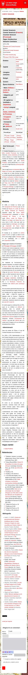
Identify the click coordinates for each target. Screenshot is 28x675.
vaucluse (11, 316)
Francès (19, 32)
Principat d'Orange (9, 186)
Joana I (22, 248)
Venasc (18, 64)
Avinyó (6, 107)
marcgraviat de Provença (11, 206)
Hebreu (22, 11)
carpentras (13, 278)
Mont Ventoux (19, 177)
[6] (11, 369)
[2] (6, 251)
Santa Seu (19, 220)
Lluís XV (12, 302)
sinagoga (6, 278)
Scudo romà (19, 129)
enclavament (16, 169)
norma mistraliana (12, 155)
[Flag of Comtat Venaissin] (11, 46)
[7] (11, 399)
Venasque (19, 236)
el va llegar (9, 220)
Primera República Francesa (19, 137)
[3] (21, 332)
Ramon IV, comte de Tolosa (16, 208)
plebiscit (9, 126)
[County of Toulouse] (7, 137)
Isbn (15, 468)
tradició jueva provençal (17, 283)
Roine (5, 177)
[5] (15, 356)
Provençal (7, 37)
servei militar (7, 266)
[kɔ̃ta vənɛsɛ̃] (5, 153)
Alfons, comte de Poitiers (14, 218)
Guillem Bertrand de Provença (14, 210)
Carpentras (19, 67)
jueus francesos (14, 272)
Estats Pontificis (8, 448)
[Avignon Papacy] (7, 142)
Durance (11, 177)
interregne (14, 224)
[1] (23, 218)
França (6, 124)
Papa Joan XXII (9, 183)
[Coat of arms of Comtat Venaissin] (11, 50)
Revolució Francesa (16, 281)
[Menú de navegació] (25, 2)
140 (15, 536)
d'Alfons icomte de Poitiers (8, 90)
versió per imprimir (7, 621)
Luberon (17, 320)
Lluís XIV (6, 302)
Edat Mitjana (19, 84)
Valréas (16, 181)
